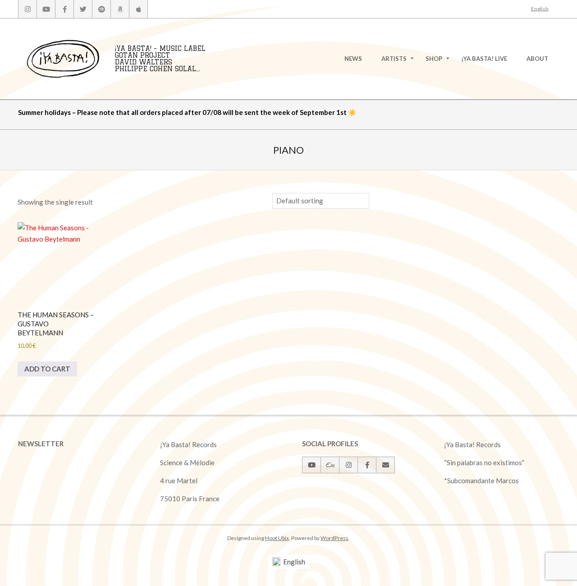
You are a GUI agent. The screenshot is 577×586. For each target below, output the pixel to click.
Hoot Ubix (277, 538)
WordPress (334, 538)
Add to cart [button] (47, 369)
